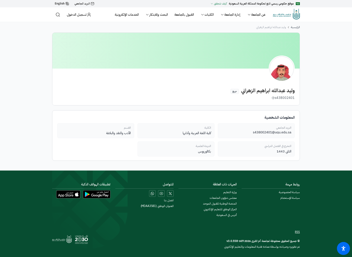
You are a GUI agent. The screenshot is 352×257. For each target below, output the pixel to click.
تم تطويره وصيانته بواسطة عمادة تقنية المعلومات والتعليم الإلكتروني (262, 247)
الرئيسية (295, 27)
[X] (170, 193)
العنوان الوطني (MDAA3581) (157, 206)
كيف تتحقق (220, 4)
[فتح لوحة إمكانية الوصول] (343, 248)
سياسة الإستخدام (290, 198)
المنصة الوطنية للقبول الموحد (220, 204)
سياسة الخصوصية (289, 192)
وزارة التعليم (230, 192)
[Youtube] (161, 193)
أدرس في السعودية (227, 215)
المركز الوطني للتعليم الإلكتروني (220, 209)
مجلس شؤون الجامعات (223, 198)
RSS (297, 232)
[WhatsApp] (152, 193)
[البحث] (58, 14)
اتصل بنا (169, 200)
